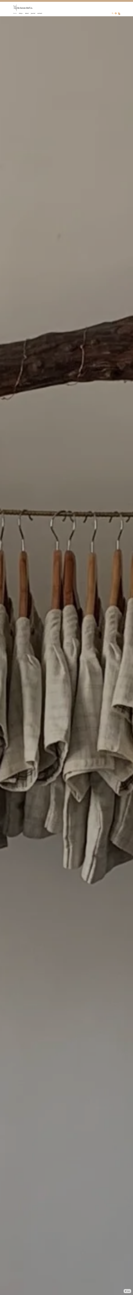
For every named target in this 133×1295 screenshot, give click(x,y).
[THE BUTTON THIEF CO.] (23, 8)
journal (33, 13)
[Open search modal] (113, 13)
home (15, 13)
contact (39, 13)
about (27, 13)
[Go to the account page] (116, 13)
